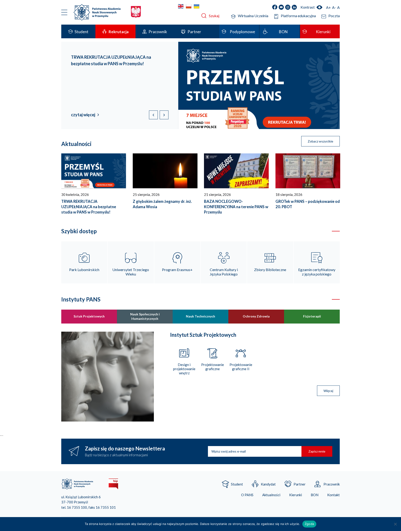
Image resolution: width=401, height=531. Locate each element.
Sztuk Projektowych (89, 316)
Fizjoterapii (312, 316)
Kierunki (295, 495)
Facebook (274, 7)
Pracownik (331, 484)
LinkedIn (294, 7)
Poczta (334, 15)
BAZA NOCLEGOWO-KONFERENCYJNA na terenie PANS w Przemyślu (236, 206)
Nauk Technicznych (200, 316)
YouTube (281, 7)
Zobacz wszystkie (320, 141)
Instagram (287, 7)
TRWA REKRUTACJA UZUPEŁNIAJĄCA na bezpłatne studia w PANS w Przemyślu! (88, 206)
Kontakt (333, 495)
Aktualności (271, 495)
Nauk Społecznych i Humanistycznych (145, 316)
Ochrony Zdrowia (256, 316)
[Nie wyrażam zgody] (395, 524)
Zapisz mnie (316, 451)
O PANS (247, 495)
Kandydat (268, 484)
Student (237, 484)
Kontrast (308, 7)
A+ (328, 7)
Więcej (328, 391)
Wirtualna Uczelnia (253, 15)
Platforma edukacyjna (298, 15)
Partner (300, 484)
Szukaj (214, 15)
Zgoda (309, 524)
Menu (64, 12)
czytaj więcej (83, 114)
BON (314, 495)
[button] (164, 114)
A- (334, 7)
